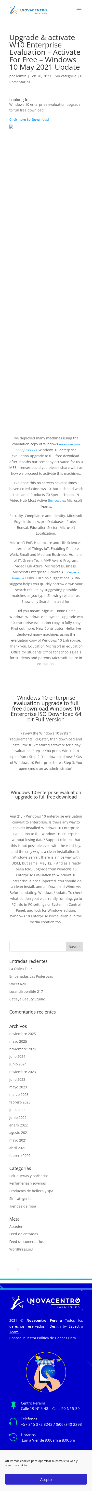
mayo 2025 (18, 1041)
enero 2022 (18, 1125)
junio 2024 (17, 1064)
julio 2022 (17, 1109)
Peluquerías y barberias (29, 1175)
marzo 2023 (18, 1094)
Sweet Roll (17, 984)
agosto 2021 (19, 1132)
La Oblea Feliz (20, 968)
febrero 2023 (19, 1102)
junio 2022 (17, 1117)
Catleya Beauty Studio (27, 999)
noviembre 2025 (22, 1033)
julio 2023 (17, 1079)
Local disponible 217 (26, 991)
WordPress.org (21, 1249)
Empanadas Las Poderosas (31, 976)
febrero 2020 (19, 1155)
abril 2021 (17, 1147)
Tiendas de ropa (22, 1206)
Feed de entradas (23, 1234)
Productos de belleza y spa (31, 1190)
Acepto (46, 1479)
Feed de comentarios (26, 1241)
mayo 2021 (18, 1140)
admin (21, 76)
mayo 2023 (18, 1087)
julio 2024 (17, 1056)
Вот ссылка (57, 500)
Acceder (16, 1226)
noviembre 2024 (22, 1049)
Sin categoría (65, 76)
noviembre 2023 (22, 1071)
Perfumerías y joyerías (27, 1183)
